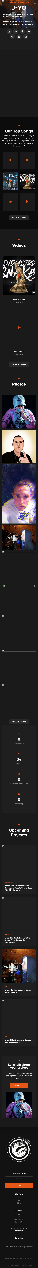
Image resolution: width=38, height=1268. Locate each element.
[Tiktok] (22, 31)
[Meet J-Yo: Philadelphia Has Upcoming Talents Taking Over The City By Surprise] (19, 861)
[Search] (30, 3)
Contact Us (19, 1222)
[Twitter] (28, 31)
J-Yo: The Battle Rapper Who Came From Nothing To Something (17, 940)
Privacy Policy (27, 1265)
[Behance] (23, 1228)
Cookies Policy (19, 1219)
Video (7, 934)
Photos (19, 1200)
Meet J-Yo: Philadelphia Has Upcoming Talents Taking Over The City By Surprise (18, 888)
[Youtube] (15, 31)
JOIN (19, 1185)
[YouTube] (20, 1228)
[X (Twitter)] (14, 1228)
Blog (19, 1203)
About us (19, 1217)
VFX (6, 986)
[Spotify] (19, 36)
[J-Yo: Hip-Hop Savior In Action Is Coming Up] (19, 966)
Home (19, 1198)
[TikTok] (26, 1228)
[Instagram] (9, 31)
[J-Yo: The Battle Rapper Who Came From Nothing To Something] (19, 913)
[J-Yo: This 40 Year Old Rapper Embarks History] (19, 1016)
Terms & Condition (12, 1265)
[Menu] (35, 3)
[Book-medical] (25, 36)
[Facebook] (12, 36)
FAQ (19, 1214)
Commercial (9, 882)
